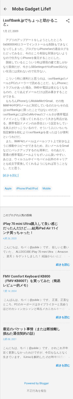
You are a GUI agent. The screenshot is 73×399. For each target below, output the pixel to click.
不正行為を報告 (36, 390)
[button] (68, 21)
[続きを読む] (11, 175)
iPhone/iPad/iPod (27, 188)
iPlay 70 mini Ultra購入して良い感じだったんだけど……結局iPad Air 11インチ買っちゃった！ (31, 228)
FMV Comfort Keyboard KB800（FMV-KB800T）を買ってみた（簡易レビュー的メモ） (31, 280)
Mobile (47, 188)
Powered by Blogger (36, 383)
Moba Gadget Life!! (31, 9)
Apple (8, 188)
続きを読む (63, 264)
